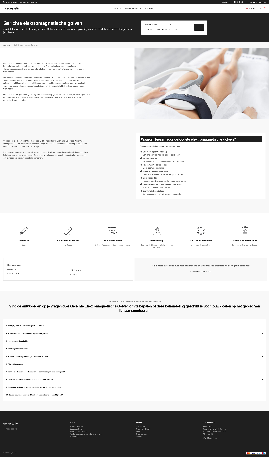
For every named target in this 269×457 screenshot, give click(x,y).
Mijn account (207, 426)
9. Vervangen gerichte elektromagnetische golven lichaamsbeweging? (34, 387)
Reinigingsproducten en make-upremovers (86, 434)
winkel (250, 2)
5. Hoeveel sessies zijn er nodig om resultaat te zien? (27, 356)
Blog (138, 431)
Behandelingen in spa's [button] (134, 9)
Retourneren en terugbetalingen (214, 429)
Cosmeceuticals (76, 429)
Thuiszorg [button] (118, 9)
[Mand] (263, 9)
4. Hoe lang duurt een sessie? (18, 349)
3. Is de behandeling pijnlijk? (17, 341)
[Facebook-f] (4, 429)
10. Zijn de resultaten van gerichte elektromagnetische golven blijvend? (34, 395)
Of (170, 24)
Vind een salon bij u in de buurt (201, 271)
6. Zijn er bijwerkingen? (15, 364)
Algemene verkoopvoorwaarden (214, 431)
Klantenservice (226, 2)
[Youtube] (12, 429)
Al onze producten (76, 426)
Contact (139, 436)
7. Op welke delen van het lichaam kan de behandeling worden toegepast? (35, 372)
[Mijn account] (261, 9)
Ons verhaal (140, 426)
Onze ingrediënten (143, 429)
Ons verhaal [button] (150, 9)
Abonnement (74, 436)
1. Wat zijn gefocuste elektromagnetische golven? (25, 326)
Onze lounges (141, 434)
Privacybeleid (208, 434)
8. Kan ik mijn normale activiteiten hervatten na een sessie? (29, 379)
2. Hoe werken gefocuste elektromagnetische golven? (27, 333)
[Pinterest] (16, 429)
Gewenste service (150, 24)
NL (249, 9)
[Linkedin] (7, 429)
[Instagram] (9, 429)
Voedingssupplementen (78, 431)
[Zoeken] (254, 9)
